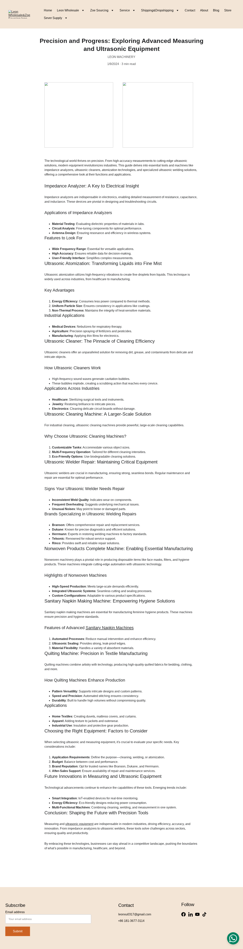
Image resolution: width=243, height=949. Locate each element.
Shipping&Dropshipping (157, 10)
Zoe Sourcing (99, 10)
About (204, 10)
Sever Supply (53, 18)
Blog (216, 10)
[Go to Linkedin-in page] (190, 914)
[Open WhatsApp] (233, 938)
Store (227, 10)
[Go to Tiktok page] (204, 914)
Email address (15, 912)
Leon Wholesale (68, 10)
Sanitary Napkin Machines (110, 627)
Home (48, 10)
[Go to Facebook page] (183, 914)
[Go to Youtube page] (197, 914)
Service (125, 10)
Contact (190, 10)
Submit (17, 931)
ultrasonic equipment (79, 824)
